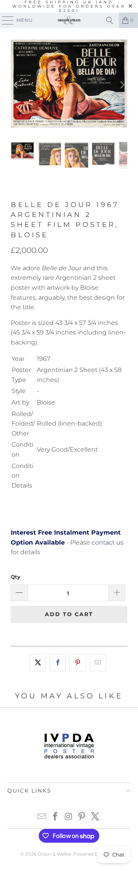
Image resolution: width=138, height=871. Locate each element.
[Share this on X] (38, 663)
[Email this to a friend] (98, 663)
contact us (107, 542)
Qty (15, 577)
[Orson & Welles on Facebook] (55, 817)
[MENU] (4, 20)
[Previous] (16, 84)
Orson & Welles (54, 854)
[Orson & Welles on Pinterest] (82, 817)
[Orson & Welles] (69, 20)
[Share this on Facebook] (57, 663)
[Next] (121, 84)
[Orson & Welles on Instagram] (68, 817)
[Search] (109, 20)
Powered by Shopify (95, 854)
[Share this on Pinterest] (77, 663)
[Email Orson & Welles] (42, 817)
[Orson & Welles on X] (95, 817)
